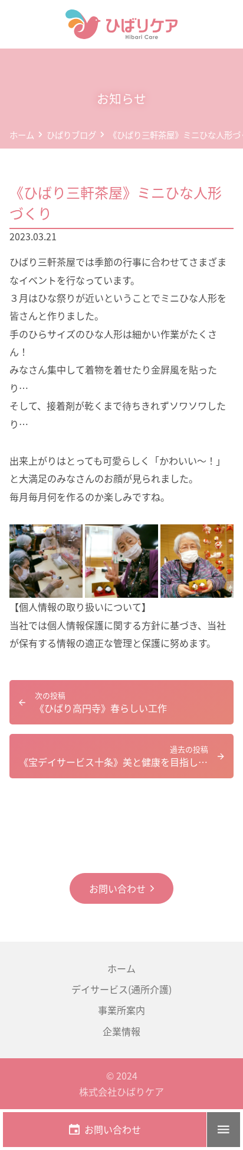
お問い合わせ (117, 888)
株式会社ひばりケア (121, 1091)
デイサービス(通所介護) (121, 989)
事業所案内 (121, 1010)
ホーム (121, 968)
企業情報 (121, 1031)
